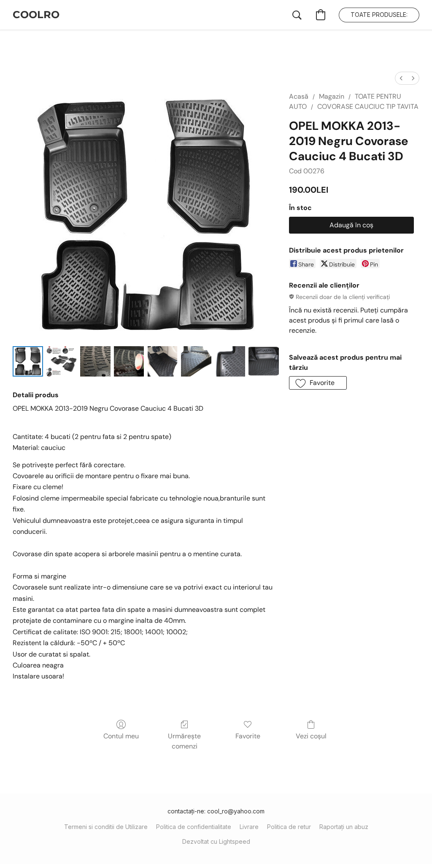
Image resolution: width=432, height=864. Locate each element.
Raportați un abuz (343, 826)
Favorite (247, 736)
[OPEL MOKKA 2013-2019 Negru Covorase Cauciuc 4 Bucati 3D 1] (61, 361)
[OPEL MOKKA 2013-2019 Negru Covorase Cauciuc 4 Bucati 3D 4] (162, 361)
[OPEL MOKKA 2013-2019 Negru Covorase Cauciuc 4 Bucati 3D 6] (230, 361)
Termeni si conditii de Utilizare (106, 826)
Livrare (249, 826)
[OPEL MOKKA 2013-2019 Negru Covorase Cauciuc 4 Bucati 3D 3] (129, 361)
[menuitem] (401, 78)
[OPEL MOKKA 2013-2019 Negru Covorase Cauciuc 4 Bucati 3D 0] (28, 361)
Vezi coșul (311, 736)
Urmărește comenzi (184, 741)
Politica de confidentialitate (193, 826)
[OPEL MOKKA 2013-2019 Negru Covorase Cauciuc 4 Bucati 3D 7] (263, 361)
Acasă (298, 96)
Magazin (331, 96)
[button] (36, 14)
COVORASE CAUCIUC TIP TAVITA (367, 106)
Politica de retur (289, 826)
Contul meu (121, 736)
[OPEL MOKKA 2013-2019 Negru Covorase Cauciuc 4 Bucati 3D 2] (95, 361)
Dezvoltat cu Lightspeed (216, 841)
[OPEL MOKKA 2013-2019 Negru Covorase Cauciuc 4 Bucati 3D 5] (196, 361)
